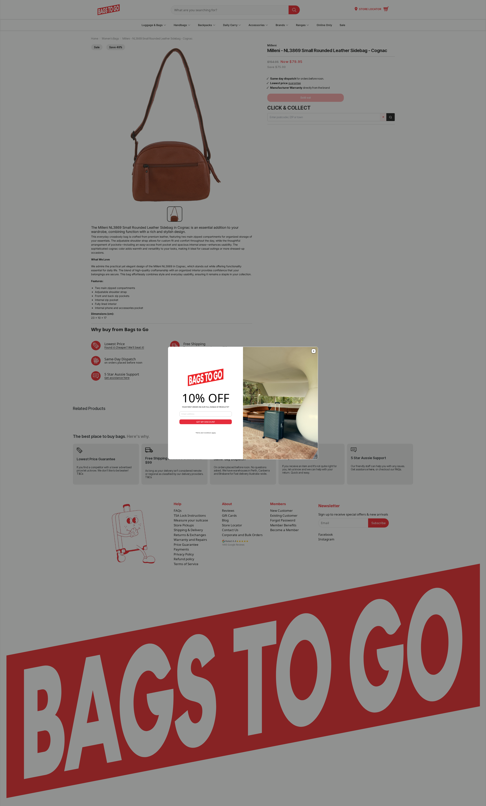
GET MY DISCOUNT (205, 421)
